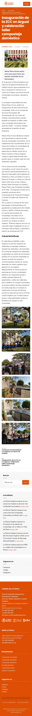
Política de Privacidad (9, 702)
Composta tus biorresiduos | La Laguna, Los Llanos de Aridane (11, 450)
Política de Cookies (23, 702)
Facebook (6, 567)
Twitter (5, 570)
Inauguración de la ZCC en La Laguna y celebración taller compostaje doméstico (11, 462)
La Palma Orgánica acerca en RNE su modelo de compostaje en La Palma (15, 547)
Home (3, 10)
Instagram (6, 572)
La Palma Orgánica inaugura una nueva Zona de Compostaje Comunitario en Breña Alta (15, 512)
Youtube (4, 692)
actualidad (11, 10)
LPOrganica (26, 47)
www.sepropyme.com (16, 712)
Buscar (26, 482)
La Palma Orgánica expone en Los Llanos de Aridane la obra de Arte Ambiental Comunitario (15, 503)
